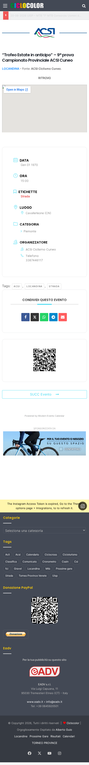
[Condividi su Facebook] (25, 316)
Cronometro (49, 560)
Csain (65, 560)
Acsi (15, 285)
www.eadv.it (35, 701)
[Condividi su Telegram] (53, 316)
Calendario (32, 553)
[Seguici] (82, 505)
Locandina (33, 285)
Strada (52, 285)
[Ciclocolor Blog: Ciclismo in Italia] (26, 5)
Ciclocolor (73, 722)
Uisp (55, 574)
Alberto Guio (64, 728)
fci (6, 567)
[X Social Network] (35, 316)
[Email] (63, 316)
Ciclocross (51, 553)
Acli (7, 553)
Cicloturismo (70, 553)
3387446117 (34, 259)
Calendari (69, 735)
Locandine (21, 735)
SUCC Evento (41, 393)
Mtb (48, 567)
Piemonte (30, 230)
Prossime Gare (39, 735)
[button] (44, 442)
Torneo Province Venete (33, 574)
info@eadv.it (54, 701)
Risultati (56, 735)
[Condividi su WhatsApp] (44, 316)
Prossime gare (64, 567)
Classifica (11, 560)
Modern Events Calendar (51, 415)
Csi (76, 560)
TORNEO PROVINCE (44, 742)
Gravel (18, 567)
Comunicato (30, 560)
